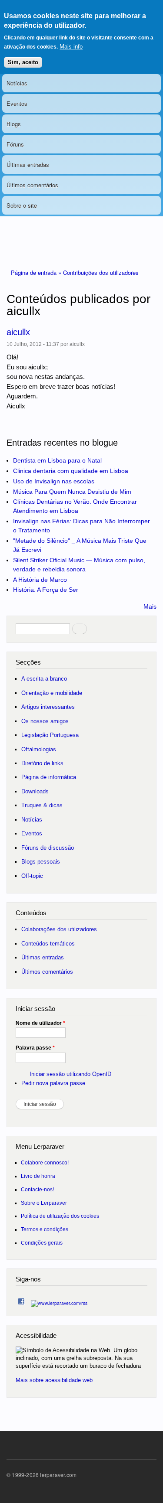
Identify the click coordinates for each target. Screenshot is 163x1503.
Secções (28, 662)
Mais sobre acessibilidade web (54, 1380)
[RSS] (59, 1300)
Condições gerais (42, 1242)
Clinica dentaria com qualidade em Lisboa (70, 470)
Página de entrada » (37, 272)
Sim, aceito (23, 62)
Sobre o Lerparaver (44, 1203)
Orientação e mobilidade (51, 693)
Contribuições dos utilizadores (101, 272)
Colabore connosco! (45, 1162)
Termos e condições (44, 1229)
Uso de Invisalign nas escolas (53, 481)
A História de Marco (40, 579)
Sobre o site (22, 205)
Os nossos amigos (45, 721)
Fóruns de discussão (47, 847)
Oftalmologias (38, 749)
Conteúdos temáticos (48, 943)
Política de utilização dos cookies (60, 1216)
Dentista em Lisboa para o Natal (57, 460)
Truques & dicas (42, 805)
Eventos (17, 103)
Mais (149, 606)
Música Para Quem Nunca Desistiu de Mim (72, 491)
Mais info (71, 46)
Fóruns (15, 144)
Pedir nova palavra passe (53, 1083)
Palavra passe (35, 1048)
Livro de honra (38, 1176)
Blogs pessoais (40, 861)
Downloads (35, 791)
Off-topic (32, 876)
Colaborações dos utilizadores (59, 929)
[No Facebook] (21, 1299)
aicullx (18, 332)
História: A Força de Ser (45, 589)
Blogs (14, 124)
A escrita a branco (44, 678)
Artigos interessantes (48, 707)
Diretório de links (42, 763)
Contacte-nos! (37, 1189)
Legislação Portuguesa (50, 735)
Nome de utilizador (40, 1023)
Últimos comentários (32, 185)
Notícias (17, 83)
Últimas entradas (28, 164)
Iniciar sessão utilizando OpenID (70, 1074)
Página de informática (48, 777)
